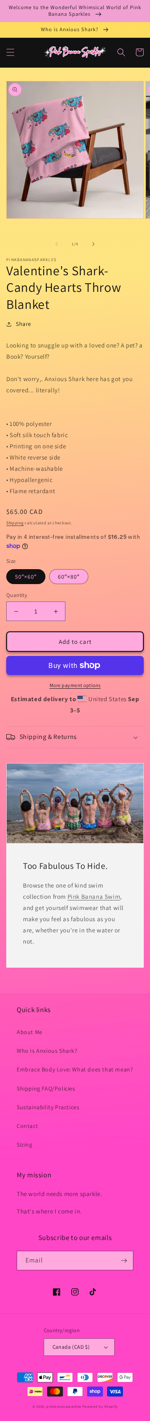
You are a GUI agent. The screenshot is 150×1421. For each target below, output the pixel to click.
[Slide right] (93, 244)
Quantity (16, 595)
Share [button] (23, 324)
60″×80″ (69, 576)
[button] (10, 52)
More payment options (75, 685)
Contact (27, 1126)
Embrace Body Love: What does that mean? (75, 1069)
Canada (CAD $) (71, 1346)
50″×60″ (26, 576)
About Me (29, 1032)
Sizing (24, 1144)
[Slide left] (57, 244)
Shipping (15, 523)
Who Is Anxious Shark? (47, 1050)
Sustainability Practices (48, 1107)
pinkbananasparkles (63, 1406)
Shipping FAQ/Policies (46, 1088)
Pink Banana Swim (94, 896)
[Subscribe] (124, 1260)
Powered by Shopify (100, 1406)
